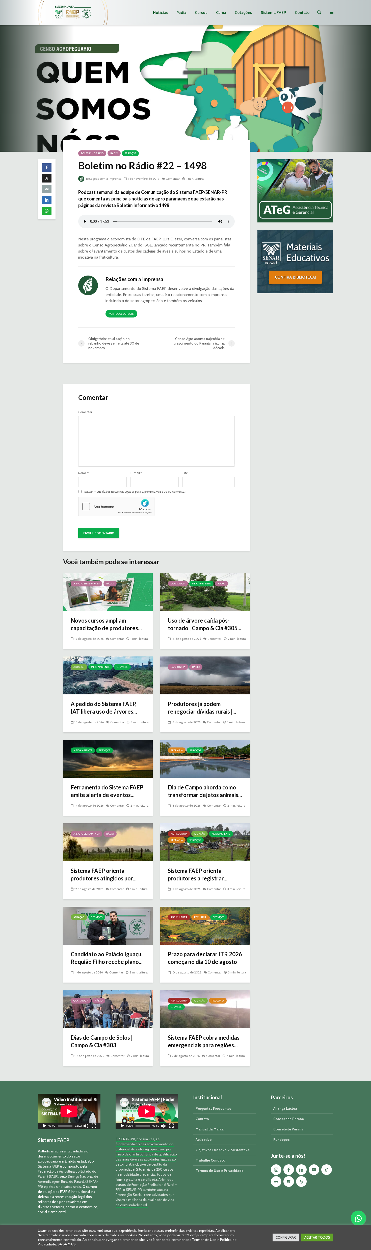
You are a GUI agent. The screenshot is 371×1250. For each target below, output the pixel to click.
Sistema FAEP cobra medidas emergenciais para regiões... (204, 1041)
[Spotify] (288, 1181)
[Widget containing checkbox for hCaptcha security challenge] (116, 506)
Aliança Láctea (285, 1108)
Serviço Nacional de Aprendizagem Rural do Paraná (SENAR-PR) (68, 1181)
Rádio (114, 153)
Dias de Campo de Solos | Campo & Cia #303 (101, 1041)
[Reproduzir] (44, 1126)
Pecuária (177, 750)
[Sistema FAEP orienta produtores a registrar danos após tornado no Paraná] (205, 841)
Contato (302, 12)
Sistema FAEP (273, 12)
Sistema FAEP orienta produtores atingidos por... (104, 874)
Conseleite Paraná (288, 1129)
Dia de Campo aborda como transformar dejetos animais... (205, 791)
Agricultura (179, 833)
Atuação (78, 667)
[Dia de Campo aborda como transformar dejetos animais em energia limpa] (205, 758)
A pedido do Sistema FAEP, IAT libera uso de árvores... (104, 707)
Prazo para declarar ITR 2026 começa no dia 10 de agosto (205, 958)
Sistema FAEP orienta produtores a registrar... (197, 874)
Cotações (243, 12)
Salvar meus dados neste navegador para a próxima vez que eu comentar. (135, 491)
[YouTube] (314, 1169)
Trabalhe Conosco (210, 1160)
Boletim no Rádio (92, 153)
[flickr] (276, 1181)
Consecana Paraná (288, 1119)
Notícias (160, 12)
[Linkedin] (301, 1169)
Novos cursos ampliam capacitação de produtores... (106, 624)
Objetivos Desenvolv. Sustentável (223, 1150)
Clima (221, 12)
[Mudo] (85, 1126)
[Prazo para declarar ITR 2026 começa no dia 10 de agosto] (205, 925)
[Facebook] (288, 1169)
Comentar (173, 178)
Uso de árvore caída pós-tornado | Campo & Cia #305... (204, 624)
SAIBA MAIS (67, 1244)
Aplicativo (204, 1139)
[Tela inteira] (93, 1126)
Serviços (130, 153)
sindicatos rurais (68, 1186)
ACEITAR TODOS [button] (317, 1237)
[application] (69, 1111)
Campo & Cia (178, 583)
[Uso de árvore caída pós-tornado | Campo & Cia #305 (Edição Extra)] (205, 591)
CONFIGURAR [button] (286, 1237)
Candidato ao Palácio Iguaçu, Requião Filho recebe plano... (107, 958)
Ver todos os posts (121, 313)
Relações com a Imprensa (103, 178)
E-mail (136, 472)
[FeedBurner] (301, 1181)
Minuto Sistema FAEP (86, 583)
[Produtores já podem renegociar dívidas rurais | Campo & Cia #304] (205, 675)
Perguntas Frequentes (213, 1108)
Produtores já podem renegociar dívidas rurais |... (202, 707)
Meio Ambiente (201, 583)
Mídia (181, 12)
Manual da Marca (210, 1129)
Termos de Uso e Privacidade (220, 1170)
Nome (83, 472)
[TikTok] (326, 1169)
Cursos (201, 12)
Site (185, 472)
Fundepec (281, 1139)
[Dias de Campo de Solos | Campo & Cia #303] (108, 1008)
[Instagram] (276, 1169)
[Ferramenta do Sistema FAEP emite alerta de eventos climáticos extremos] (108, 758)
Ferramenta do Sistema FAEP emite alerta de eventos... (107, 791)
